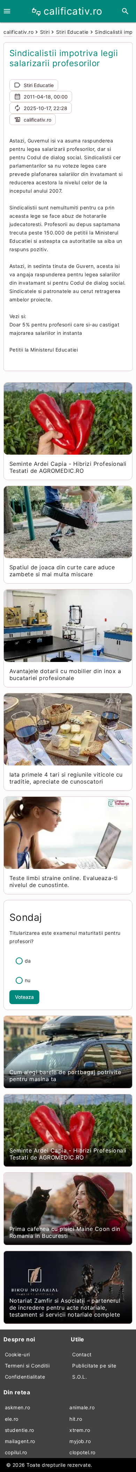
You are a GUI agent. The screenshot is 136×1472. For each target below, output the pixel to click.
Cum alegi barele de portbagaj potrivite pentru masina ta (65, 1075)
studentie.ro (19, 1430)
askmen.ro (17, 1407)
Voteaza (24, 997)
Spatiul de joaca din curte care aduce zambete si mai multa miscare (62, 571)
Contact (82, 1354)
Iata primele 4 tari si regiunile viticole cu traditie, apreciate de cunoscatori (66, 778)
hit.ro (75, 1419)
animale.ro (82, 1407)
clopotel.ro (82, 1452)
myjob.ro (80, 1441)
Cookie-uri (17, 1354)
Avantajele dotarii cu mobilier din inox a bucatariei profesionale (65, 674)
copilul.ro (16, 1452)
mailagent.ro (20, 1441)
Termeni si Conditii (27, 1366)
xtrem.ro (79, 1430)
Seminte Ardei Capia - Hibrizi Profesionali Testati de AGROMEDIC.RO (68, 467)
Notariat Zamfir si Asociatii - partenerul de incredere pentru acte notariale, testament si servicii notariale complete (65, 1307)
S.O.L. (79, 1377)
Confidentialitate (25, 1377)
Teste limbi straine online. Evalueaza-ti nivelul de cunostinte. (63, 881)
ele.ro (11, 1419)
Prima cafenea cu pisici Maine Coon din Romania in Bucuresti (64, 1232)
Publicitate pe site (94, 1366)
